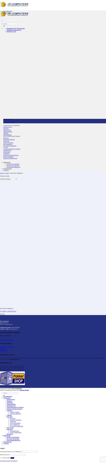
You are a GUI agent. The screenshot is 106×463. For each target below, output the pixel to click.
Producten (6, 13)
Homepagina (7, 11)
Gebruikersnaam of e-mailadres (11, 451)
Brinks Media (24, 390)
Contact (6, 170)
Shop (7, 173)
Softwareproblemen (13, 167)
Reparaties (7, 162)
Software (10, 429)
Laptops (9, 410)
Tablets (9, 415)
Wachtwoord (5, 454)
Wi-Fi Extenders (15, 423)
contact (13, 369)
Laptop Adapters (15, 413)
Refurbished (7, 169)
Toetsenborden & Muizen (15, 407)
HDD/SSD (10, 402)
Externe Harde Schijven (14, 409)
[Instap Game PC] (35, 117)
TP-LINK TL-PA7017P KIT (8, 311)
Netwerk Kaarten (15, 420)
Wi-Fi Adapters (15, 424)
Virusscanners (14, 431)
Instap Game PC (8, 122)
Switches (13, 421)
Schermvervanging (13, 164)
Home (2, 173)
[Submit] (4, 395)
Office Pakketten (15, 432)
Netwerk (9, 417)
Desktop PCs (11, 406)
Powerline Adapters (16, 426)
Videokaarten (11, 404)
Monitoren (10, 428)
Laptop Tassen (15, 412)
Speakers (10, 434)
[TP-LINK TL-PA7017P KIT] (10, 305)
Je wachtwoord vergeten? (8, 461)
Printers (9, 401)
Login (12, 458)
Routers (12, 418)
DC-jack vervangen (13, 165)
